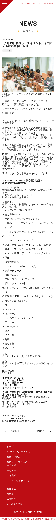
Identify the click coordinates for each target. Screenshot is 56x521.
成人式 (12, 465)
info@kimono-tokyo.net (22, 421)
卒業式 (12, 475)
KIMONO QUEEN (32, 512)
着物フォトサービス (17, 462)
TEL (14, 3)
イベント (7, 51)
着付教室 (11, 489)
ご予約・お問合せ (47, 3)
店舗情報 (11, 499)
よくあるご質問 (15, 504)
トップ (10, 446)
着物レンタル (13, 457)
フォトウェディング (19, 481)
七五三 (12, 470)
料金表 (10, 494)
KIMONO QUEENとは (18, 452)
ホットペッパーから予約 (27, 3)
